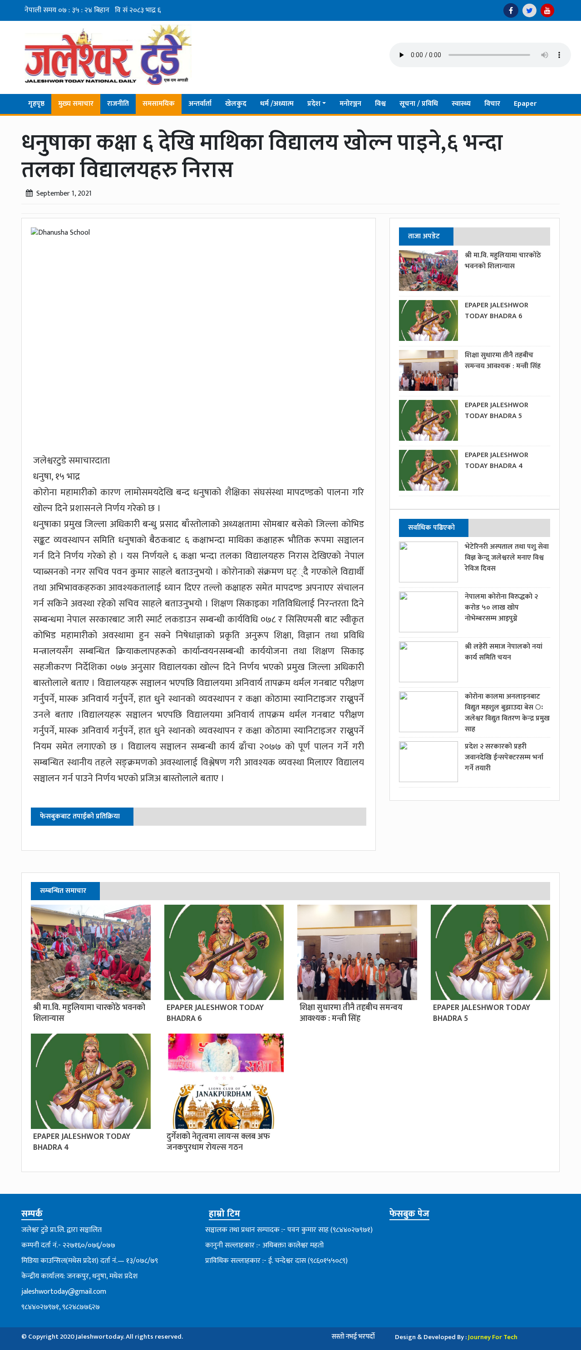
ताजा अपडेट (424, 236)
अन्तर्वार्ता (200, 104)
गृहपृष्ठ (36, 104)
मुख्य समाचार (76, 104)
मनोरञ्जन (350, 104)
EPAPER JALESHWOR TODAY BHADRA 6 (496, 310)
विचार (492, 104)
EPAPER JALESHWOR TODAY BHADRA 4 (496, 460)
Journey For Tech (492, 1337)
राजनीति (118, 104)
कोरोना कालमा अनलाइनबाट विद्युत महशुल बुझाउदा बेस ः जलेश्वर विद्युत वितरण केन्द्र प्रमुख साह (507, 712)
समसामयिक (159, 104)
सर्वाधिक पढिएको (431, 528)
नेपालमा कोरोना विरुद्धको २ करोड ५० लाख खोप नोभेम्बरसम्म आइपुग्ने (501, 608)
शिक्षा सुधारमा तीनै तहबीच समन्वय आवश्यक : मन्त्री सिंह (503, 360)
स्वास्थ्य (461, 104)
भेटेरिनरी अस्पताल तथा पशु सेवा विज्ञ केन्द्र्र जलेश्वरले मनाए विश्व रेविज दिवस (507, 558)
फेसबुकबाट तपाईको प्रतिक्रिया (80, 816)
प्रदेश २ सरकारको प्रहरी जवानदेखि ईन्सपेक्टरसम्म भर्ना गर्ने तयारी (504, 757)
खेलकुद (235, 104)
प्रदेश (313, 104)
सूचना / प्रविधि (418, 104)
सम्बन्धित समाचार (63, 891)
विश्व (380, 104)
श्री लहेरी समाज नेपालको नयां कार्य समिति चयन (503, 652)
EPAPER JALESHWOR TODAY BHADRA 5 (496, 410)
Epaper (525, 104)
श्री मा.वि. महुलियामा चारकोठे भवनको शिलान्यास (503, 260)
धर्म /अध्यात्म (277, 104)
